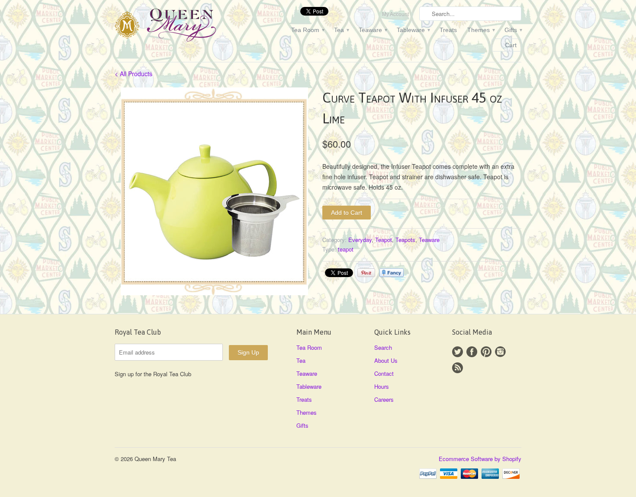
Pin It (366, 272)
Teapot (383, 240)
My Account (395, 14)
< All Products (133, 73)
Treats (448, 29)
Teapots (405, 240)
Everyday (360, 240)
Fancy (391, 272)
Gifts (512, 29)
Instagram (500, 351)
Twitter (457, 351)
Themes (480, 29)
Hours (381, 386)
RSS (457, 367)
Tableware (413, 29)
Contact (384, 373)
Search (383, 347)
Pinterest (486, 351)
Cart (511, 45)
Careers (384, 399)
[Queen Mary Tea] (179, 26)
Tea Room (307, 29)
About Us (386, 360)
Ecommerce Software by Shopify (480, 459)
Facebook (471, 351)
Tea (341, 29)
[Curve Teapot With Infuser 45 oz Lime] (214, 191)
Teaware (372, 29)
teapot (345, 249)
